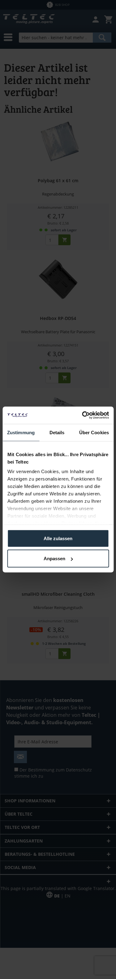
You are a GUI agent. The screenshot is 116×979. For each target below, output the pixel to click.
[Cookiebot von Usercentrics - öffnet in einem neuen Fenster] (82, 415)
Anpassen (54, 558)
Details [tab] (57, 432)
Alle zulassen (58, 538)
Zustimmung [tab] (21, 432)
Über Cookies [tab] (94, 432)
